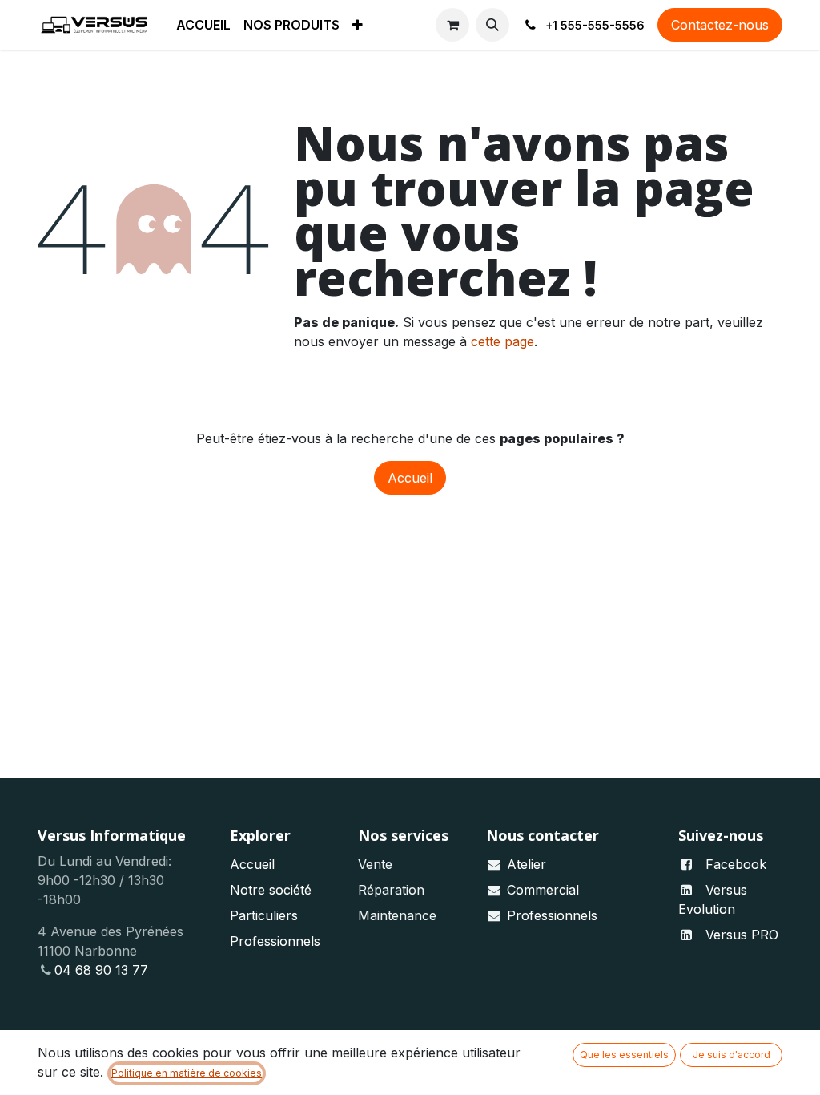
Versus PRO (741, 935)
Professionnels (275, 941)
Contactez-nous (720, 25)
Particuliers (264, 915)
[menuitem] (203, 25)
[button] (492, 25)
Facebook (735, 864)
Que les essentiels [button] (624, 1055)
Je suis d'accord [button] (731, 1055)
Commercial (543, 890)
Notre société (271, 890)
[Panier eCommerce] (452, 25)
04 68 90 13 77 (101, 970)
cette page (502, 341)
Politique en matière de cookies (186, 1073)
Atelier (526, 864)
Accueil (410, 478)
